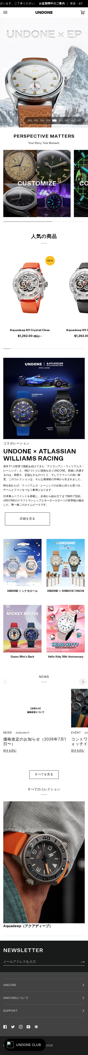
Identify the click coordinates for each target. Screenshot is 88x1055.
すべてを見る (44, 774)
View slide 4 (48, 120)
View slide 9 (79, 120)
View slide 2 (36, 120)
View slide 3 (42, 120)
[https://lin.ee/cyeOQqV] (36, 1027)
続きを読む (10, 750)
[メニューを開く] (9, 12)
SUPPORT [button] (10, 1011)
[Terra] (44, 862)
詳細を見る (27, 518)
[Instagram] (21, 1027)
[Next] (82, 682)
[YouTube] (28, 1027)
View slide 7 (67, 120)
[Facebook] (5, 1027)
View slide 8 (73, 120)
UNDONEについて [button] (16, 998)
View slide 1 (30, 120)
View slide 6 (61, 120)
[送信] (79, 961)
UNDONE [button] (9, 985)
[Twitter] (13, 1027)
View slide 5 (54, 120)
